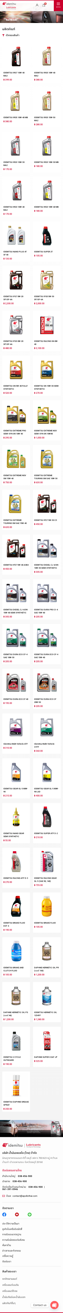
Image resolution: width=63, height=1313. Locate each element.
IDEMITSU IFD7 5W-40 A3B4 (15, 565)
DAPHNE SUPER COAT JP (45, 1057)
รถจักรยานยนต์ (9, 1279)
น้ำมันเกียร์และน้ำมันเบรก (13, 1297)
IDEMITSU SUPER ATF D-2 (46, 833)
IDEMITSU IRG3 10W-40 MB (46, 207)
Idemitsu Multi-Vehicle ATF (15, 744)
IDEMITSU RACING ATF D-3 (15, 878)
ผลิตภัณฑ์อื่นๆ (8, 1303)
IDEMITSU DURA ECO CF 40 (15, 699)
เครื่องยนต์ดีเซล (9, 1291)
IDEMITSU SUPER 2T (43, 252)
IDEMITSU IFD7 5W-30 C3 (45, 520)
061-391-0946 (10, 1189)
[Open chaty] (54, 1305)
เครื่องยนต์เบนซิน (10, 1285)
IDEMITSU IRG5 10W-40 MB (15, 117)
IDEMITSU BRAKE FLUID (45, 923)
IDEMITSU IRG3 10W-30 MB (46, 162)
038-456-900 (25, 1176)
